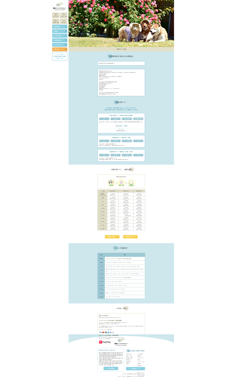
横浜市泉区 (109, 356)
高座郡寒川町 (106, 363)
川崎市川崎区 (104, 358)
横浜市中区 (119, 352)
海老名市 (110, 362)
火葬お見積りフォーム (130, 236)
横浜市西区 (115, 352)
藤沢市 (111, 360)
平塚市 (100, 362)
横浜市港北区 (105, 355)
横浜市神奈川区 (110, 352)
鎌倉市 (111, 363)
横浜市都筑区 (119, 355)
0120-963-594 (60, 56)
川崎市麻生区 (109, 359)
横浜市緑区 (110, 355)
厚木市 (121, 360)
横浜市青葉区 (114, 355)
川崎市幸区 (109, 358)
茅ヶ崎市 (114, 360)
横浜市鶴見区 (104, 352)
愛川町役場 (101, 79)
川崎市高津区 (118, 358)
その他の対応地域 (110, 368)
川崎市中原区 (113, 358)
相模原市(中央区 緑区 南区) (104, 360)
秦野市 (106, 362)
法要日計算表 (128, 361)
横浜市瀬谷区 (113, 356)
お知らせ (138, 359)
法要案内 (127, 363)
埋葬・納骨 (128, 359)
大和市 (117, 360)
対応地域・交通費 (111, 236)
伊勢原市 (117, 362)
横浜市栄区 (105, 356)
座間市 (103, 362)
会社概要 (138, 363)
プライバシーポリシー (141, 361)
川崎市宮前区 (104, 359)
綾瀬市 (113, 362)
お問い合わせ (139, 365)
